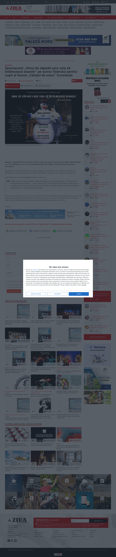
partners (35, 269)
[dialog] (58, 278)
